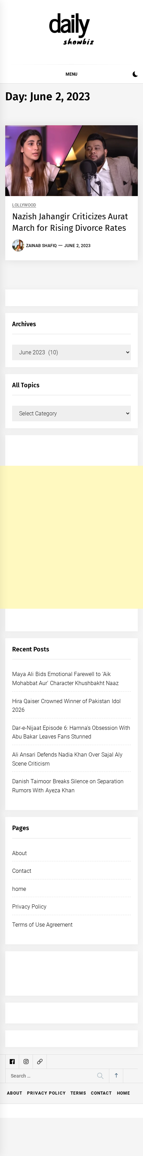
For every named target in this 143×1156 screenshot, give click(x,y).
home (19, 889)
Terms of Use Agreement (42, 924)
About (19, 853)
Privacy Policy (29, 906)
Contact (21, 871)
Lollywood (24, 205)
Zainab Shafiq (41, 245)
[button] (135, 75)
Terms (78, 1093)
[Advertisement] (71, 537)
